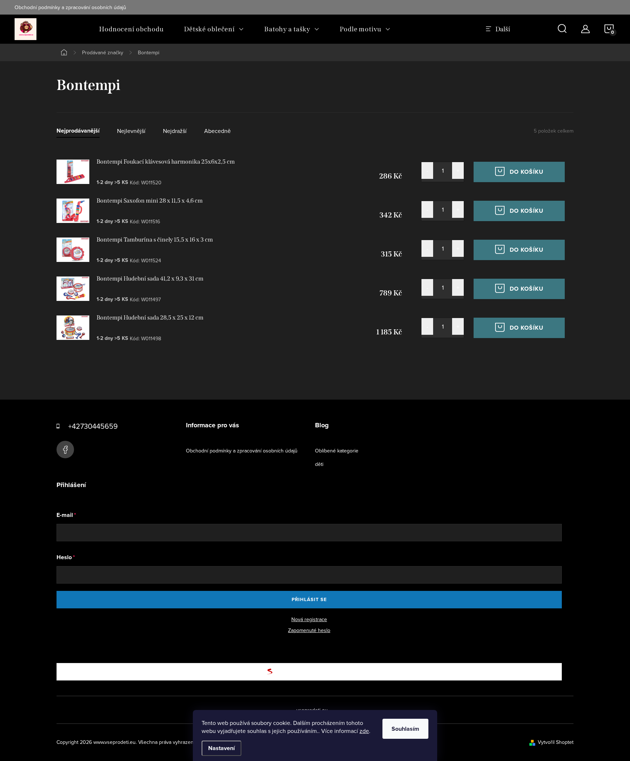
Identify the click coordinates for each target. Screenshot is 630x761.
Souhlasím (405, 729)
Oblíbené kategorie (336, 450)
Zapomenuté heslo (309, 630)
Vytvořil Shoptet (555, 742)
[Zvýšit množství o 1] (458, 170)
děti (319, 464)
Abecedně (217, 131)
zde (364, 731)
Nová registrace (309, 619)
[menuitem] (131, 29)
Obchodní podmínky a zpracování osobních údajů (70, 7)
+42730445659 (93, 426)
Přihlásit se (309, 599)
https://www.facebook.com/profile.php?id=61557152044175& (65, 449)
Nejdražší (175, 131)
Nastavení (221, 748)
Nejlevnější (131, 131)
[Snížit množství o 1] (427, 170)
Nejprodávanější (78, 131)
